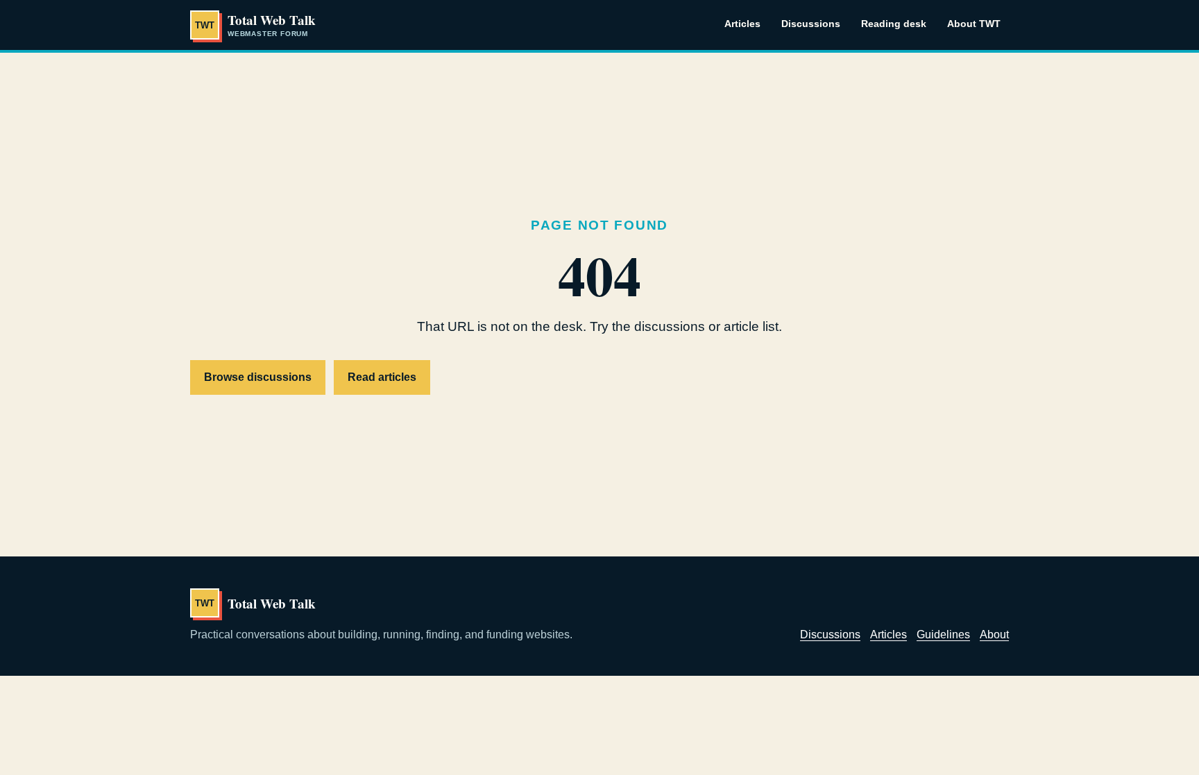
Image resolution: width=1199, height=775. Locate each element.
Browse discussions (258, 377)
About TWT (974, 23)
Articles (742, 23)
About (994, 634)
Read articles (382, 377)
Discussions (810, 23)
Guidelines (943, 634)
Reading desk (893, 23)
